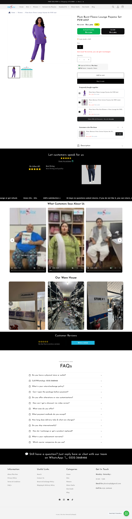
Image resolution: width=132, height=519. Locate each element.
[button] (28, 7)
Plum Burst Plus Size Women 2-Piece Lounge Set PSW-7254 (106, 109)
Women (20, 13)
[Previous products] (118, 127)
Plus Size (62, 514)
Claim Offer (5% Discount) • (101, 119)
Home (13, 13)
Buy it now (101, 81)
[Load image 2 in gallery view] (27, 72)
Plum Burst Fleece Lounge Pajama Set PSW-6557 (40, 13)
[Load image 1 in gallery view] (14, 72)
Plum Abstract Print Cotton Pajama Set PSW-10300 (105, 100)
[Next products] (122, 127)
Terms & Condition (14, 482)
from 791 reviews (65, 161)
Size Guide (69, 489)
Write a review (83, 343)
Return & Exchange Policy (45, 482)
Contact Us (40, 478)
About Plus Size (13, 474)
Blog (67, 492)
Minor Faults (70, 485)
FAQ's (9, 485)
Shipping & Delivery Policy (46, 485)
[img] (66, 158)
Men (67, 478)
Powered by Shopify (71, 514)
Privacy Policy (12, 478)
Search (39, 474)
